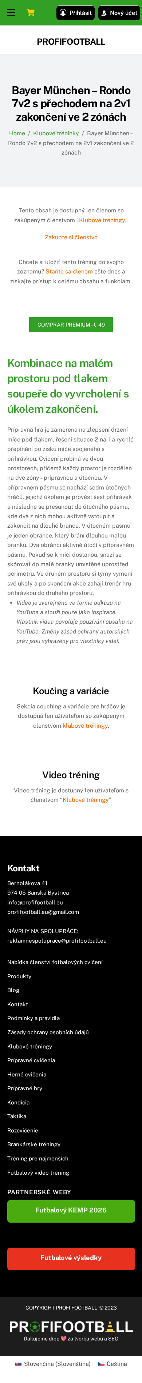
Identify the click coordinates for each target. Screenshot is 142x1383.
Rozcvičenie (22, 1130)
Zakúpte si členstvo (71, 237)
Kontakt (17, 1004)
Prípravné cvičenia (31, 1060)
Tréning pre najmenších (37, 1158)
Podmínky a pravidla (33, 1018)
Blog (13, 990)
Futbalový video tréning (38, 1173)
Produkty (19, 976)
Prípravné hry (24, 1088)
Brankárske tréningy (33, 1144)
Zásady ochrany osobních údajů (48, 1032)
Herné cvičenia (26, 1074)
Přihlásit (81, 12)
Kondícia (18, 1102)
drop (54, 1339)
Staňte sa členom (69, 271)
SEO (113, 1339)
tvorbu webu (88, 1339)
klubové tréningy (85, 725)
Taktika (16, 1116)
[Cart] (30, 12)
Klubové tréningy (102, 220)
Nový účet (123, 12)
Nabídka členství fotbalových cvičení (55, 962)
